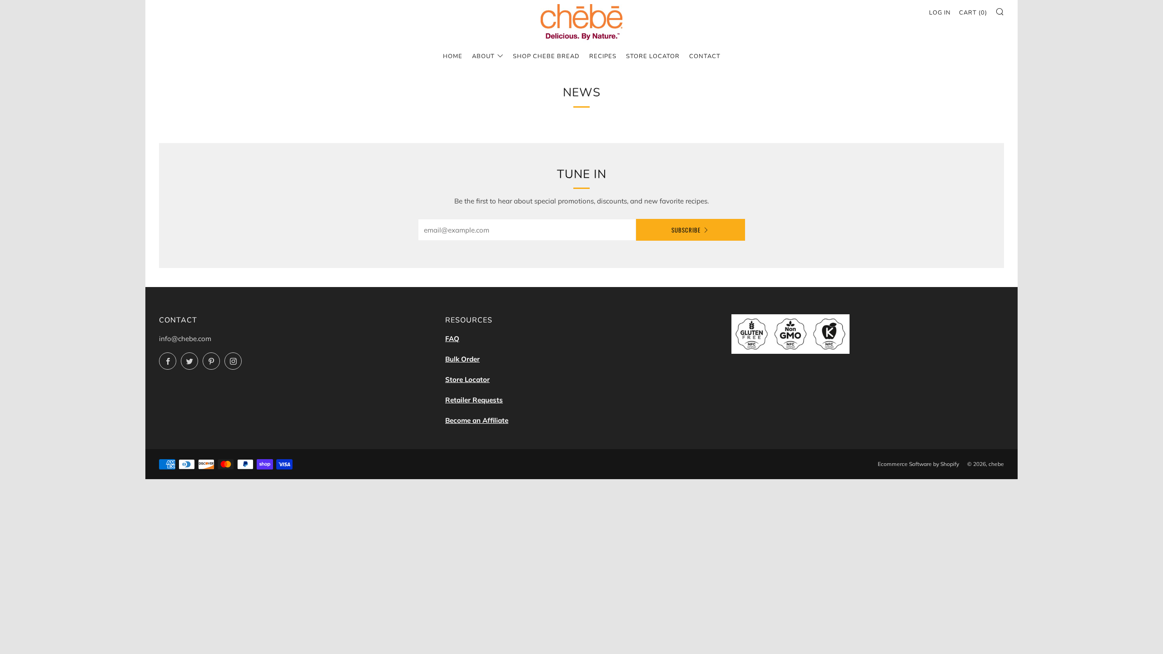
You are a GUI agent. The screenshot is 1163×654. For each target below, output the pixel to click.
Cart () (973, 13)
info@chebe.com (185, 338)
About (483, 56)
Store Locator (653, 56)
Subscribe (686, 229)
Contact (705, 56)
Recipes (602, 56)
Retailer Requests (474, 400)
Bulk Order (462, 359)
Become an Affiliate (476, 420)
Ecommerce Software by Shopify (918, 464)
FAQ (452, 338)
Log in (940, 13)
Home (452, 56)
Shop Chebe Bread (546, 56)
